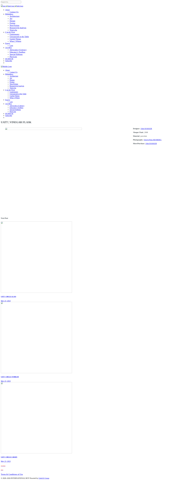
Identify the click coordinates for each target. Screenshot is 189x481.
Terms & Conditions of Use (12, 474)
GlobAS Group (43, 478)
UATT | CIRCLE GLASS (8, 296)
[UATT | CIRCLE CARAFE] (36, 453)
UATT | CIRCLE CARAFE (9, 457)
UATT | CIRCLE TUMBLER (10, 377)
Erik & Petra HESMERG (153, 140)
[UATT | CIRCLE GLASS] (36, 292)
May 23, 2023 (6, 301)
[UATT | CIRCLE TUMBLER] (36, 372)
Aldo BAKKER (146, 129)
